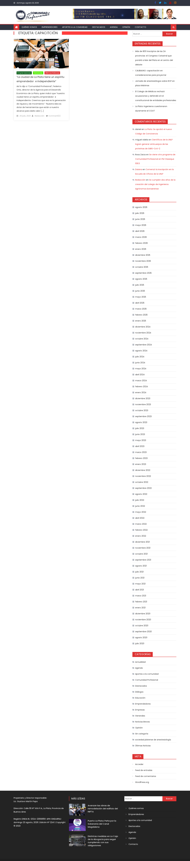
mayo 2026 (140, 225)
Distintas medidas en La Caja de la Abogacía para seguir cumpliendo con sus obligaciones (103, 841)
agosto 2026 (141, 207)
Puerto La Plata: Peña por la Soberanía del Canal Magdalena (102, 823)
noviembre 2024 (143, 332)
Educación (140, 697)
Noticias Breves (142, 721)
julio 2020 (139, 643)
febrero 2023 (141, 458)
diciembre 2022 (142, 470)
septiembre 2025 (143, 273)
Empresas (140, 709)
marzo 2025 (141, 308)
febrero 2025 (141, 314)
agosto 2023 (141, 422)
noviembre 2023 (143, 404)
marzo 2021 (140, 595)
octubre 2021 (141, 553)
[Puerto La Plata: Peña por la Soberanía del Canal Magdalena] (77, 825)
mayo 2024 (140, 368)
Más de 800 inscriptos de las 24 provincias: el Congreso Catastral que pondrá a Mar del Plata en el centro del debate (154, 58)
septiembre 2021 (143, 559)
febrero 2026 (141, 243)
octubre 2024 (141, 338)
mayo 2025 (140, 296)
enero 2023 (140, 464)
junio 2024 (140, 362)
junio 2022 (140, 506)
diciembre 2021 (142, 542)
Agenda (114, 27)
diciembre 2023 (142, 398)
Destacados (98, 27)
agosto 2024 (141, 350)
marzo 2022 (141, 524)
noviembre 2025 (143, 261)
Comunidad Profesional (146, 680)
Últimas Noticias (52, 73)
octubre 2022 (141, 482)
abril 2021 (139, 589)
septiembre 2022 (143, 488)
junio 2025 (140, 291)
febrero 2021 (141, 601)
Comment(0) (55, 116)
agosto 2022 (141, 494)
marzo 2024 (141, 380)
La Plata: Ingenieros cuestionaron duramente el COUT (151, 108)
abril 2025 (139, 302)
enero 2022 (140, 536)
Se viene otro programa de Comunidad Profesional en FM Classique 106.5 (155, 159)
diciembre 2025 (142, 255)
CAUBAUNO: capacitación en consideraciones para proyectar (150, 72)
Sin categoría (141, 733)
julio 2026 (139, 213)
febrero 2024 (141, 386)
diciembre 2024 (142, 326)
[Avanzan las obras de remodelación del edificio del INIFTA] (77, 810)
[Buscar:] (147, 33)
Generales (38, 73)
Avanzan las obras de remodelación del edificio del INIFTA (103, 808)
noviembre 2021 (142, 547)
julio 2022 (139, 500)
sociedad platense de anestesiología (153, 739)
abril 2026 (140, 231)
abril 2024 (140, 374)
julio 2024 (139, 356)
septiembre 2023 (143, 416)
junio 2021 (139, 577)
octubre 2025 (141, 267)
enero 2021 (140, 607)
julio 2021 (139, 571)
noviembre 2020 (143, 619)
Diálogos (139, 691)
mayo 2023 (140, 440)
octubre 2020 (141, 625)
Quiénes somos (29, 27)
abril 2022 (139, 518)
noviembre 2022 (143, 476)
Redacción (39, 116)
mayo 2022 (140, 512)
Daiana (138, 169)
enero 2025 (140, 320)
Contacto (140, 27)
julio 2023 (139, 428)
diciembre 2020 (142, 613)
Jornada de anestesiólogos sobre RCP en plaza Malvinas (155, 83)
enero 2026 (140, 249)
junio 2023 (140, 434)
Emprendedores (49, 27)
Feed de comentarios (145, 776)
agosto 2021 (141, 565)
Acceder (139, 764)
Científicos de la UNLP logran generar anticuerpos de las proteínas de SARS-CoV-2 (154, 144)
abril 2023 (139, 446)
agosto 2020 (141, 637)
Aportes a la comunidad (74, 27)
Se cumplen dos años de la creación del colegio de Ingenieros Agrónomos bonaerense (155, 184)
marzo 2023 (141, 452)
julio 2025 (139, 285)
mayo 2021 (140, 583)
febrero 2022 (141, 530)
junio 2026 (140, 219)
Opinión (126, 27)
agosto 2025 (141, 279)
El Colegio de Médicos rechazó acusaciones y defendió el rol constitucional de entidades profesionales (155, 96)
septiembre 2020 (143, 631)
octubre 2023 (141, 410)
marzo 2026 (141, 237)
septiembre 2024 (143, 344)
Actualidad (140, 662)
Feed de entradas (143, 770)
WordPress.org (142, 782)
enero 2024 (140, 392)
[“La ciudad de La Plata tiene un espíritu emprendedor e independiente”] (41, 53)
